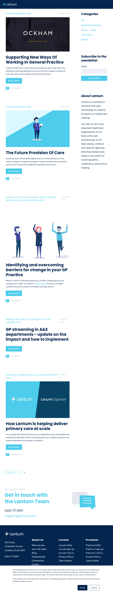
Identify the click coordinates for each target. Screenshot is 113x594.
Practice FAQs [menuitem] (93, 545)
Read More (14, 81)
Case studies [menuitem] (65, 560)
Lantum (14, 534)
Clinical (93, 29)
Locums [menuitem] (64, 539)
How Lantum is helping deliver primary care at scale (37, 426)
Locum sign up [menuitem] (66, 549)
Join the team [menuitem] (39, 549)
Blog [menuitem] (34, 553)
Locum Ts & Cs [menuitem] (66, 553)
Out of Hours (33, 319)
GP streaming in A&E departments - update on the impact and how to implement (37, 334)
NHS (23, 319)
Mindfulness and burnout (91, 25)
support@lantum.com (20, 516)
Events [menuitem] (35, 564)
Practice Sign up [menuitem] (94, 549)
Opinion (10, 197)
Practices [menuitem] (92, 539)
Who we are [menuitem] (38, 545)
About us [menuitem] (37, 539)
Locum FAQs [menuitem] (65, 545)
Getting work (86, 34)
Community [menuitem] (38, 560)
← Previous (9, 472)
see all (84, 39)
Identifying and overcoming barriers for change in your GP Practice (37, 270)
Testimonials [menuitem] (38, 557)
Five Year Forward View (18, 13)
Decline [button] (94, 587)
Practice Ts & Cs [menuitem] (94, 553)
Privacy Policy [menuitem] (66, 557)
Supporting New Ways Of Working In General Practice (35, 60)
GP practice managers (26, 197)
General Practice (28, 374)
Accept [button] (82, 587)
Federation (12, 374)
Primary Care (13, 319)
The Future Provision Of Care (35, 152)
